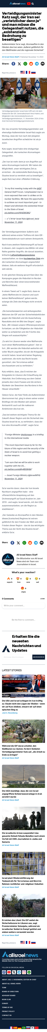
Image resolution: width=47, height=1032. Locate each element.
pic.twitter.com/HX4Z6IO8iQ (17, 213)
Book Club (6, 999)
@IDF (39, 188)
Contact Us (7, 1015)
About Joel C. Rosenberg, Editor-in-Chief (19, 980)
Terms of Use (7, 1007)
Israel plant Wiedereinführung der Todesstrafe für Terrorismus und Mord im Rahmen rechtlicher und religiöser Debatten (22, 881)
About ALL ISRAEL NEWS (11, 984)
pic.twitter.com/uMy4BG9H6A (18, 469)
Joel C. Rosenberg (9, 713)
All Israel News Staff (10, 57)
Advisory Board (8, 995)
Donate (5, 1003)
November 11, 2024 (13, 222)
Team (4, 987)
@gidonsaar (26, 434)
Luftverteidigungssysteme (22, 255)
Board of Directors (10, 991)
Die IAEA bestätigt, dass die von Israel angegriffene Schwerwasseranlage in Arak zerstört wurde (22, 794)
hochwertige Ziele (32, 258)
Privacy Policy (8, 1011)
